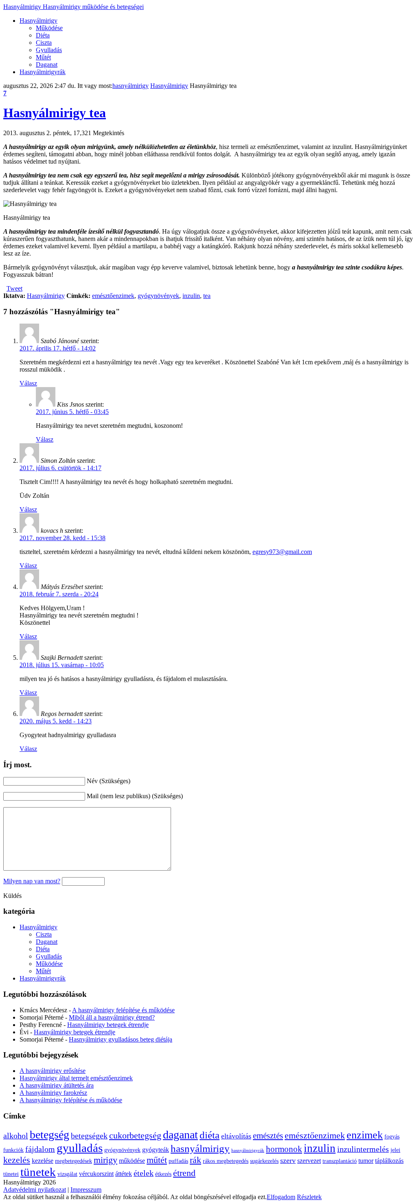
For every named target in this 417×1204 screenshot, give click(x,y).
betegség (49, 1134)
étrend (184, 1173)
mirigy (105, 1160)
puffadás (178, 1161)
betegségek (89, 1136)
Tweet (14, 288)
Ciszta (44, 42)
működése (132, 1160)
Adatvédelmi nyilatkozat (34, 1189)
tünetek (38, 1171)
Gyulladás (49, 49)
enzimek (365, 1135)
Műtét (43, 57)
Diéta (43, 35)
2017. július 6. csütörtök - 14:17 (60, 467)
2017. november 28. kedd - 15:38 (62, 537)
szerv (288, 1160)
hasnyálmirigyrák (247, 1150)
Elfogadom (281, 1196)
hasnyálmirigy (130, 85)
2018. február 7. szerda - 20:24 (59, 594)
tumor (365, 1160)
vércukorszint (96, 1173)
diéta (209, 1135)
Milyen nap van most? (31, 881)
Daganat (46, 64)
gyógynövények (158, 295)
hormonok (284, 1149)
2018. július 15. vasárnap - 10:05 (62, 664)
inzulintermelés (363, 1149)
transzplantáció (340, 1161)
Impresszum (85, 1189)
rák (195, 1160)
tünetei (11, 1174)
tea (207, 295)
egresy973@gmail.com (282, 551)
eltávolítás (236, 1136)
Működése (49, 27)
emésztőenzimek (113, 295)
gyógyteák (155, 1149)
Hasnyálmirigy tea (54, 112)
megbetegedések (73, 1161)
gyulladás (80, 1147)
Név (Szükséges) (108, 780)
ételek (144, 1173)
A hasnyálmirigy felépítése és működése (123, 1010)
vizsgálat (67, 1174)
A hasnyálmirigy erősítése (53, 1070)
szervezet (309, 1160)
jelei (395, 1150)
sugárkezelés (264, 1161)
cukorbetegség (135, 1135)
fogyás (391, 1137)
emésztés (268, 1135)
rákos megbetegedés (225, 1161)
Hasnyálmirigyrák (43, 71)
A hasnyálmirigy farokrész (53, 1092)
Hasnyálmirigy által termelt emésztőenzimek (76, 1078)
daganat (180, 1134)
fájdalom (40, 1149)
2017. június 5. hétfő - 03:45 (72, 411)
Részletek (309, 1196)
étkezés (163, 1174)
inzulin (191, 295)
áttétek (123, 1173)
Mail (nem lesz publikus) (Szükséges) (135, 795)
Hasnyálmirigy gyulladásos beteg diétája (120, 1039)
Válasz (28, 383)
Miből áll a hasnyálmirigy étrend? (112, 1017)
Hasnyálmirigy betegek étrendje (108, 1024)
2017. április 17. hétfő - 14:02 (58, 348)
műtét (157, 1160)
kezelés (16, 1160)
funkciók (13, 1150)
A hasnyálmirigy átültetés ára (57, 1085)
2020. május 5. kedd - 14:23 (56, 721)
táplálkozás (389, 1160)
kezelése (42, 1160)
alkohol (15, 1136)
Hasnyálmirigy (73, 6)
